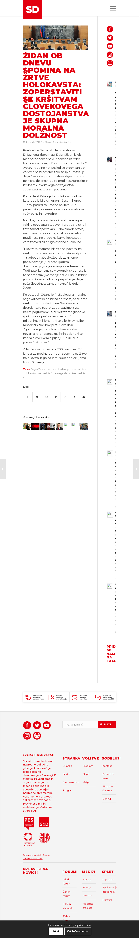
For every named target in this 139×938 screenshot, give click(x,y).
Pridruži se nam (108, 776)
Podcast (87, 895)
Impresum (108, 879)
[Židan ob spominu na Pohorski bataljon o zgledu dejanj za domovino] (27, 426)
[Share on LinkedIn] (65, 397)
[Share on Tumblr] (74, 397)
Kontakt (107, 765)
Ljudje (66, 774)
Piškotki (107, 899)
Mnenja (87, 887)
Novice (48, 142)
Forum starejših (68, 905)
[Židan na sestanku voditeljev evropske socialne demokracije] (51, 426)
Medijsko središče (88, 905)
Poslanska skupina (61, 142)
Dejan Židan (38, 369)
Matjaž (86, 782)
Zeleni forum (66, 918)
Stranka (67, 765)
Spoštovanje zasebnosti (109, 889)
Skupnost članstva (108, 788)
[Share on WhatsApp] (46, 397)
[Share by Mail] (83, 397)
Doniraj (106, 798)
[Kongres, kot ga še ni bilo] (35, 426)
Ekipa (86, 774)
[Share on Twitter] (37, 397)
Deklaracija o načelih (33, 855)
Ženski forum (67, 893)
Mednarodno (70, 782)
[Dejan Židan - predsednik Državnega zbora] (56, 37)
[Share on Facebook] (27, 397)
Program (68, 790)
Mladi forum (66, 881)
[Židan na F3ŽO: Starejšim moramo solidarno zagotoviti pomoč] (84, 426)
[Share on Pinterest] (55, 397)
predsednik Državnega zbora (54, 373)
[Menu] (111, 8)
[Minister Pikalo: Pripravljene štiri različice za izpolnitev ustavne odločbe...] (136, 469)
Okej (56, 931)
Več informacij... (78, 931)
